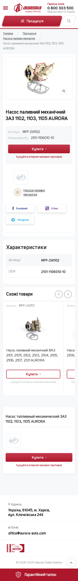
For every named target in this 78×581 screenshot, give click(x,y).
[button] (59, 294)
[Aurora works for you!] (27, 7)
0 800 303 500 (60, 8)
